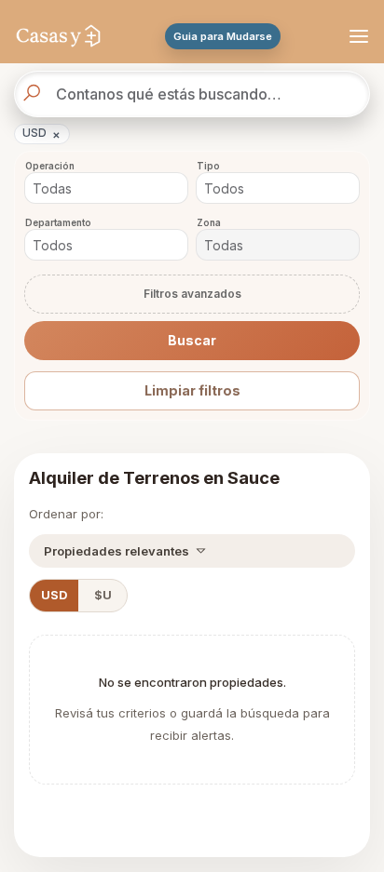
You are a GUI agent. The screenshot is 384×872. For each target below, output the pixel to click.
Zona (209, 223)
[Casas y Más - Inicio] (58, 36)
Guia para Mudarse (222, 36)
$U (103, 595)
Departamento (58, 223)
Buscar (192, 340)
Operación (50, 166)
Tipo (208, 166)
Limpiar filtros (192, 390)
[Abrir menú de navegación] (356, 36)
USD (41, 134)
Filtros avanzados (192, 294)
